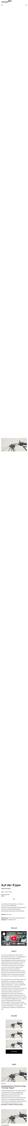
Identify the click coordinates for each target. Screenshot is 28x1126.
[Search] (23, 2)
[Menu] (26, 2)
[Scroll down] (14, 899)
